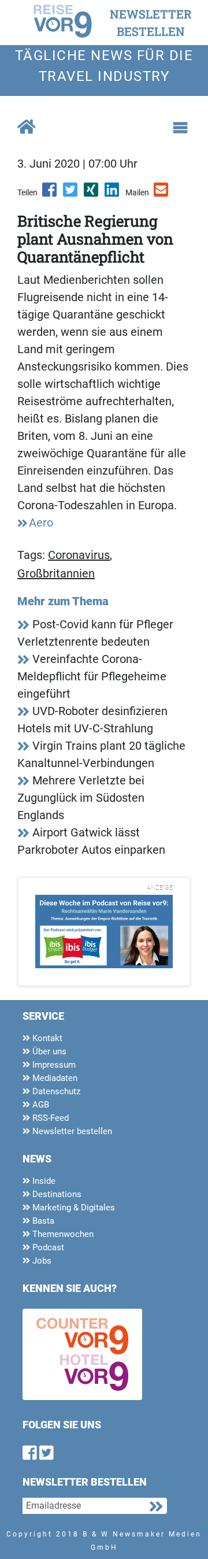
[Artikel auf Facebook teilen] (50, 194)
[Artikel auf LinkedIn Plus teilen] (113, 194)
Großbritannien (56, 573)
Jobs (40, 1261)
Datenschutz (55, 1091)
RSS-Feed (49, 1118)
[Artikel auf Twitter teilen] (71, 194)
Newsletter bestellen (71, 1131)
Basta (42, 1221)
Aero (41, 522)
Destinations (55, 1194)
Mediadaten (53, 1078)
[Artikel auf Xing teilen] (92, 194)
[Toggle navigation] (180, 127)
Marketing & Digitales (72, 1207)
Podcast (47, 1247)
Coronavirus (79, 555)
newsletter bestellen (151, 22)
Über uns (48, 1051)
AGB (39, 1104)
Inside (42, 1181)
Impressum (53, 1065)
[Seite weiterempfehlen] (162, 194)
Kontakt (46, 1038)
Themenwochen (62, 1234)
